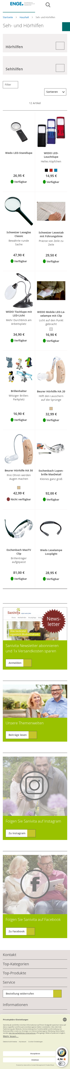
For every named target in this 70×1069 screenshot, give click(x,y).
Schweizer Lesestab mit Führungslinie (51, 234)
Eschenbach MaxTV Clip (19, 551)
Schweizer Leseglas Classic (19, 234)
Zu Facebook (17, 931)
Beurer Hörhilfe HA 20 (51, 391)
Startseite (8, 17)
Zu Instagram (17, 833)
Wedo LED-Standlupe (18, 153)
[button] (18, 186)
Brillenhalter (19, 391)
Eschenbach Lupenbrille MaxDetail (51, 472)
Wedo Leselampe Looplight (51, 552)
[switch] (61, 1064)
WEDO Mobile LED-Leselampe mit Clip (51, 313)
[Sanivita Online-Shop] (19, 7)
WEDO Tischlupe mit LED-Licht (19, 313)
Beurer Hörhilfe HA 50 (19, 470)
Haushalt (24, 17)
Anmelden (15, 663)
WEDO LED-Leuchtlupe (51, 155)
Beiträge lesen (18, 735)
